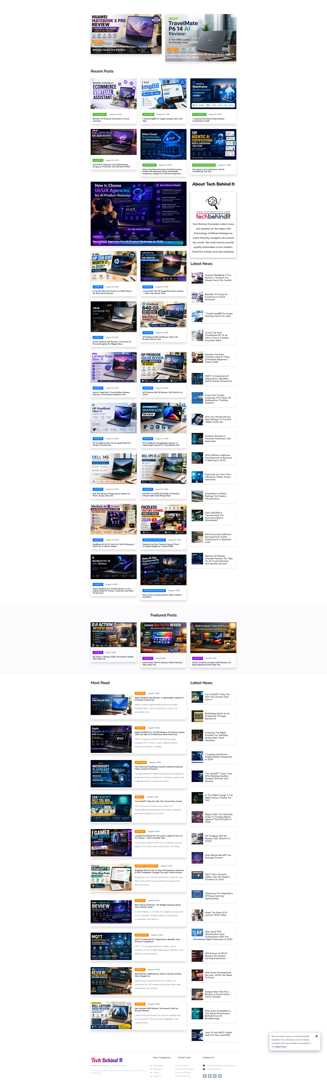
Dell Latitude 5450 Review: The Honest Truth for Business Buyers (156, 1009)
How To (139, 797)
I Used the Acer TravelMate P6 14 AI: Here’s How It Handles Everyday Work (200, 55)
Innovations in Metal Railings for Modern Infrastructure (215, 496)
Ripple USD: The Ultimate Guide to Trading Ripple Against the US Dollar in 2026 (219, 818)
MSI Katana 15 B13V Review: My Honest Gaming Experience (216, 956)
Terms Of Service (186, 1069)
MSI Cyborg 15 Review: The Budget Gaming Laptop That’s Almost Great (158, 906)
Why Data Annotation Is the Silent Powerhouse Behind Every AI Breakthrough (218, 1014)
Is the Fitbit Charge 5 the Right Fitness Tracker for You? (219, 798)
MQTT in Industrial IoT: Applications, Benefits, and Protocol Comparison (218, 379)
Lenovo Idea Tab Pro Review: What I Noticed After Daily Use (162, 663)
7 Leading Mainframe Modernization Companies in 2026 (208, 120)
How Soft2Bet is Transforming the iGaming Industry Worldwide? (214, 516)
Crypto (156, 1072)
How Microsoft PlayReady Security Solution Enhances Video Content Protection (159, 768)
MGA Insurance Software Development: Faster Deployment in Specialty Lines (218, 538)
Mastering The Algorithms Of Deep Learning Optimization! (219, 896)
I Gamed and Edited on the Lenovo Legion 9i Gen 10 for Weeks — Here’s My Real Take (158, 837)
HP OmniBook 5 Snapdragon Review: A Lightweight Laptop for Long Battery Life (160, 444)
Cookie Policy (280, 1046)
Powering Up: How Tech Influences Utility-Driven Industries (218, 477)
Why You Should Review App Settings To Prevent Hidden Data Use (218, 419)
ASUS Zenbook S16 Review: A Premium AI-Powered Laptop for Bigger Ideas (112, 342)
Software (157, 1069)
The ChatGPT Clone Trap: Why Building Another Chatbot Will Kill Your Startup (218, 777)
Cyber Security (119, 1065)
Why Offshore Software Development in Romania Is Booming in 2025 (218, 458)
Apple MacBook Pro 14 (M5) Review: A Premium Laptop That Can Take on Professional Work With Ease (160, 733)
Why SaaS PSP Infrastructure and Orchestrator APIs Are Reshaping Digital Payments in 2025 (213, 935)
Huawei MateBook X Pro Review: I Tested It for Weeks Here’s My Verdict (123, 48)
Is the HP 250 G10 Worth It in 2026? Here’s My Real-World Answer (112, 292)
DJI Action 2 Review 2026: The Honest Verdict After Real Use (113, 658)
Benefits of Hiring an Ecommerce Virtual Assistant (111, 120)
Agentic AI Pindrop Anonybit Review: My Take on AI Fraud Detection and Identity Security (219, 559)
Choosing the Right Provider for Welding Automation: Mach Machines (216, 736)
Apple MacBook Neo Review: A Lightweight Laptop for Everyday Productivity (159, 698)
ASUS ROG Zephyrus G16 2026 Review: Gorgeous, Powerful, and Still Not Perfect (111, 165)
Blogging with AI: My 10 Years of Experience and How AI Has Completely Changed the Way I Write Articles (159, 871)
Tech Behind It (96, 1073)
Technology (99, 114)
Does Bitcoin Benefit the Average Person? (218, 856)
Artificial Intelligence (204, 165)
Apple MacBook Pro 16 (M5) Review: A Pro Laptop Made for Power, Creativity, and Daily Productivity (113, 591)
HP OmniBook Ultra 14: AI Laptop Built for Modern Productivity (112, 444)
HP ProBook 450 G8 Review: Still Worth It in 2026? (162, 393)
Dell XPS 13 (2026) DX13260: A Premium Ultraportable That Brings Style (160, 494)
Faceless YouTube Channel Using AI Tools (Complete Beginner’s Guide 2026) (160, 545)
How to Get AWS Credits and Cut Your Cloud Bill (218, 1034)
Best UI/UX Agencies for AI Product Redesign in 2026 (128, 241)
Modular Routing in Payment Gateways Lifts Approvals (218, 438)
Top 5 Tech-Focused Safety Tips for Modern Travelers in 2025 (217, 877)
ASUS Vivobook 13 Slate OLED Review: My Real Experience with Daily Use (211, 663)
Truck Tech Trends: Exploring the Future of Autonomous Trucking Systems (218, 399)
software (148, 114)
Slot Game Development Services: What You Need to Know (218, 975)
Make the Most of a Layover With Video (216, 914)
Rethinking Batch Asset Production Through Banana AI (217, 716)
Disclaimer (183, 1065)
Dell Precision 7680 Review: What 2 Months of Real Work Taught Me (158, 975)
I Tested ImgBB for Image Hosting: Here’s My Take (162, 120)
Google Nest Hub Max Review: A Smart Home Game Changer (217, 994)
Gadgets (98, 42)
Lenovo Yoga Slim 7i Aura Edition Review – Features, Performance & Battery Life (112, 393)
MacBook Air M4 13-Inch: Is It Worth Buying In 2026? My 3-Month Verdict (113, 545)
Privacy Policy (184, 1072)
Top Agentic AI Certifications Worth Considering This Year (208, 170)
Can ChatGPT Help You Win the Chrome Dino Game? (158, 801)
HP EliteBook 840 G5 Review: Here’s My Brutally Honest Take (160, 338)
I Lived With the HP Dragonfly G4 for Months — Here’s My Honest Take (162, 292)
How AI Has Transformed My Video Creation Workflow (162, 596)
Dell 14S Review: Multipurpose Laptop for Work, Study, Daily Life (111, 494)
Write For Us (184, 1076)
